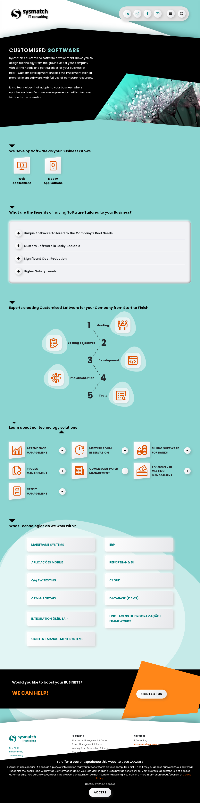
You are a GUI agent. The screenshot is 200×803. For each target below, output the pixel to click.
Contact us (151, 694)
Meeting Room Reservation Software (90, 748)
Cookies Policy (16, 755)
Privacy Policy (16, 751)
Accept (100, 792)
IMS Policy (14, 747)
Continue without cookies (100, 784)
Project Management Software (87, 744)
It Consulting (140, 740)
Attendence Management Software (89, 740)
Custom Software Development (151, 744)
